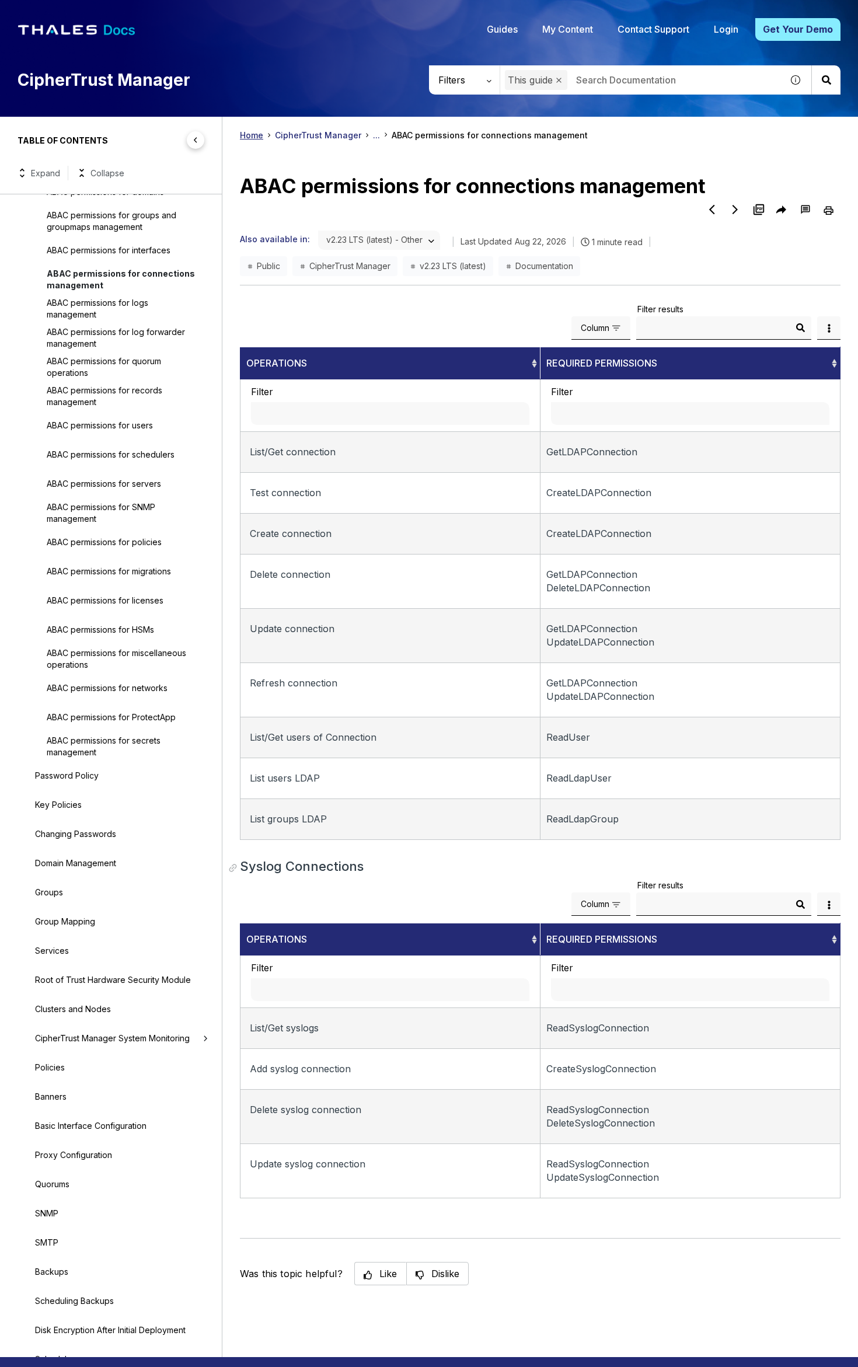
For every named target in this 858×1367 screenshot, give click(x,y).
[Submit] (800, 328)
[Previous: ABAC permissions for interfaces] (712, 209)
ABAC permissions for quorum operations (104, 367)
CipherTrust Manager (318, 135)
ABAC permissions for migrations (109, 571)
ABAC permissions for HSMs (100, 629)
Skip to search (143, 13)
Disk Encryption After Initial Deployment (110, 1330)
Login (726, 29)
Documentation (544, 266)
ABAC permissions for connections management (121, 279)
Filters (451, 80)
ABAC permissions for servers (104, 484)
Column (595, 328)
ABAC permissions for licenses (105, 600)
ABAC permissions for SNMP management (101, 513)
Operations (276, 363)
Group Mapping (65, 921)
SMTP (46, 1242)
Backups (51, 1272)
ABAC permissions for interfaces (108, 250)
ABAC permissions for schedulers (111, 454)
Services (52, 950)
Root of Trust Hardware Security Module (113, 980)
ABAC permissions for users (100, 425)
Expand (45, 173)
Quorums (52, 1184)
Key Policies (58, 805)
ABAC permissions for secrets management (104, 746)
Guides (502, 29)
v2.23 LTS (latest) (453, 266)
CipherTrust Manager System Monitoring (112, 1038)
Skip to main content (52, 13)
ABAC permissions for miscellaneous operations (116, 658)
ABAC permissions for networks (107, 688)
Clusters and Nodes (73, 1009)
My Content (567, 29)
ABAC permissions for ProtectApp (111, 717)
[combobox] (641, 80)
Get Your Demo (798, 29)
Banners (51, 1096)
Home (251, 135)
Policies (50, 1067)
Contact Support (653, 29)
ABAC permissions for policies (104, 542)
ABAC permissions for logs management (97, 308)
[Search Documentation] (825, 80)
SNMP (46, 1213)
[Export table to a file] (828, 328)
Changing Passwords (75, 834)
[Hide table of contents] (195, 140)
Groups (49, 892)
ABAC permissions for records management (104, 396)
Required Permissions (601, 363)
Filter (262, 391)
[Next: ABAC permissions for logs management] (735, 209)
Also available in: (275, 239)
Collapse (107, 173)
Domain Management (75, 863)
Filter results (660, 309)
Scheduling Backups (74, 1301)
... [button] (376, 135)
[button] (558, 80)
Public (268, 266)
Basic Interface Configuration (91, 1126)
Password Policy (67, 775)
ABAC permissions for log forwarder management (116, 337)
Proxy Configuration (73, 1155)
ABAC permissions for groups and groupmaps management (111, 221)
